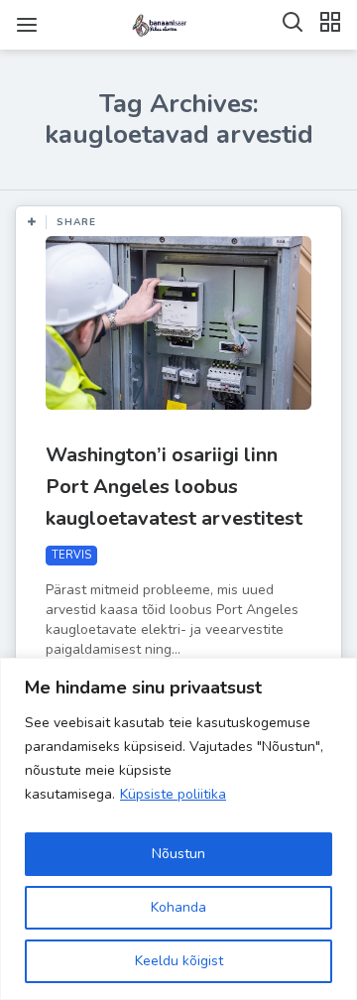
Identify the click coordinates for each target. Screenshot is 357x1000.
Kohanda (178, 907)
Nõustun (178, 853)
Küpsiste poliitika (173, 794)
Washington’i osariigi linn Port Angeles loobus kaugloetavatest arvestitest (174, 486)
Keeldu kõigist (179, 960)
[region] (178, 829)
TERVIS (71, 555)
